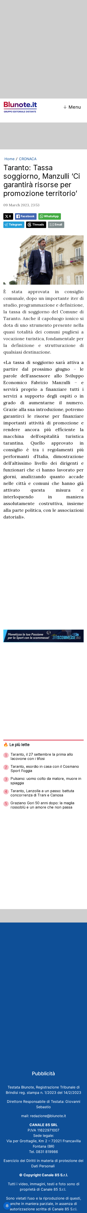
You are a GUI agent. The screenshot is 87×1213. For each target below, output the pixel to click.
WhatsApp (51, 216)
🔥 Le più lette (16, 744)
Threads (38, 224)
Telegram (15, 224)
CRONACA (28, 159)
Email (58, 224)
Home (9, 159)
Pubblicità (43, 1073)
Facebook (27, 216)
